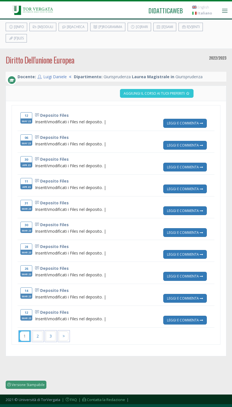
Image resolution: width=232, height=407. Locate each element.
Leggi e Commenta (183, 123)
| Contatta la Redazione (101, 399)
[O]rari (141, 26)
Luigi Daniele (55, 76)
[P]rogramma (110, 26)
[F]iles (18, 38)
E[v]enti (193, 26)
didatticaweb (166, 10)
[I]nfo (18, 26)
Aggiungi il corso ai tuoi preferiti (155, 93)
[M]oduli (45, 26)
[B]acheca (75, 26)
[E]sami (167, 26)
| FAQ (69, 399)
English (203, 7)
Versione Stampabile (28, 384)
